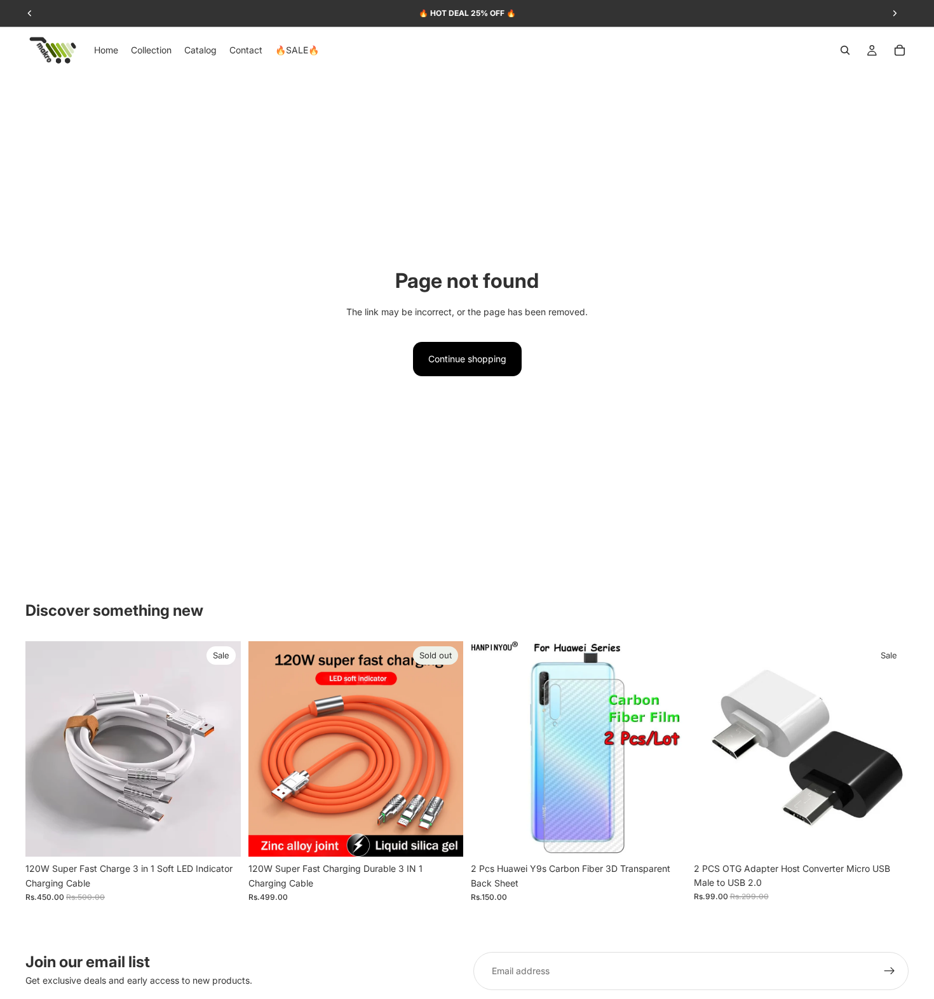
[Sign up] (889, 971)
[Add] (221, 837)
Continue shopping (467, 358)
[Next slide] (222, 749)
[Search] (845, 50)
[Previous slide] (44, 749)
